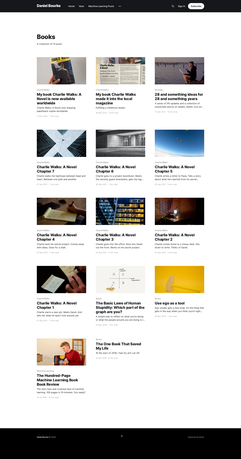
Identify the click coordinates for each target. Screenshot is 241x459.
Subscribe (196, 6)
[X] (122, 436)
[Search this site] (173, 6)
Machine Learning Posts (101, 6)
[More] (120, 6)
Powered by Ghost (196, 437)
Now (81, 6)
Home (71, 6)
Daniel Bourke (49, 5)
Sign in (181, 6)
